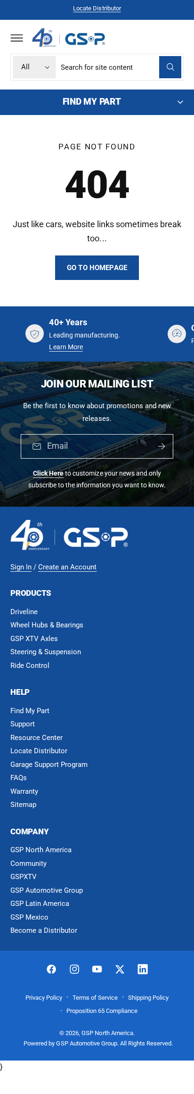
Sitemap (23, 804)
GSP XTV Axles (34, 638)
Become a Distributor (43, 930)
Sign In (21, 567)
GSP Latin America (39, 903)
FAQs (18, 777)
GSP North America (41, 850)
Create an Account (67, 567)
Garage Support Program (49, 764)
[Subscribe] (161, 446)
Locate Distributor (97, 8)
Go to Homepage (97, 267)
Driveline (24, 612)
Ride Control (29, 665)
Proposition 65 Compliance (101, 1010)
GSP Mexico (29, 917)
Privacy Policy (43, 997)
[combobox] (121, 67)
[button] (16, 37)
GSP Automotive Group (46, 890)
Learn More (65, 347)
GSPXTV (23, 876)
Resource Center (36, 737)
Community (28, 863)
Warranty (24, 791)
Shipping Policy (148, 997)
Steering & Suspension (45, 652)
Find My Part (29, 711)
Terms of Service (95, 997)
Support (22, 724)
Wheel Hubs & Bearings (46, 625)
